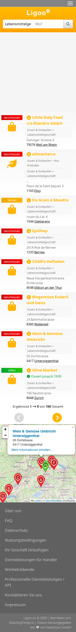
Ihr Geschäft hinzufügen (27, 550)
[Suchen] (68, 24)
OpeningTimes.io (21, 622)
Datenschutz (16, 530)
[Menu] (70, 3)
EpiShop (38, 230)
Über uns (13, 510)
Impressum (15, 604)
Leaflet (37, 500)
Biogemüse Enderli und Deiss (47, 299)
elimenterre (42, 154)
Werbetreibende (19, 569)
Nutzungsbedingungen (25, 540)
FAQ (8, 520)
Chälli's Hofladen (46, 261)
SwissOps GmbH (59, 627)
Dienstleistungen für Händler (31, 559)
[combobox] (18, 24)
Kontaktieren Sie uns (23, 595)
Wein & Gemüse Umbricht (45, 336)
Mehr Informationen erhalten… (32, 449)
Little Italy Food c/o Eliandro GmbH (45, 120)
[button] (41, 481)
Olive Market (42, 370)
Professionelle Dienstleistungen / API (34, 582)
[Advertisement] (38, 72)
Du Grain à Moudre (48, 200)
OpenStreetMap (53, 500)
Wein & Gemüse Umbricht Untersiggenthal (34, 433)
